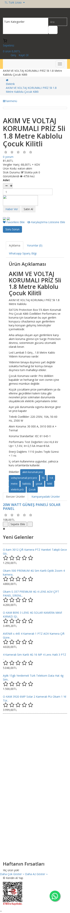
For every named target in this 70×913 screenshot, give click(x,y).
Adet (6, 180)
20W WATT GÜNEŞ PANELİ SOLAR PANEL (31, 506)
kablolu (27, 483)
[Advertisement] (35, 752)
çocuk (39, 483)
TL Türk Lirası (13, 2)
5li (43, 478)
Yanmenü (11, 101)
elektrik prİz (17, 489)
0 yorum (8, 157)
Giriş (14, 55)
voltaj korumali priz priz (24, 478)
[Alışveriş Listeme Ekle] (30, 524)
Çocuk (32, 489)
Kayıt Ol (23, 55)
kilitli (49, 483)
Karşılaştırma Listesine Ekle (47, 222)
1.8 (51, 478)
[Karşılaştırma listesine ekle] (5, 524)
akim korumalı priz (32, 472)
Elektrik (10, 84)
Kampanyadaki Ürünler (46, 496)
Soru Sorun (12, 229)
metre (14, 483)
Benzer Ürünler (15, 496)
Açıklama (14, 245)
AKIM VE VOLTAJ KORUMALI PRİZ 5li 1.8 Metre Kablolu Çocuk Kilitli (31, 89)
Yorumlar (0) (34, 245)
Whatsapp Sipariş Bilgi (23, 253)
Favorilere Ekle (15, 222)
